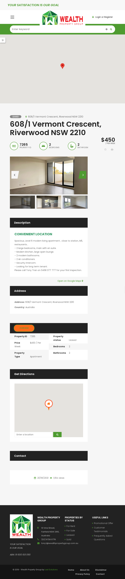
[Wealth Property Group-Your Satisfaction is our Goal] (62, 17)
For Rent (70, 526)
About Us (84, 570)
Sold (68, 539)
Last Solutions (51, 569)
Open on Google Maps (69, 280)
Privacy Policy (82, 574)
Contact (100, 574)
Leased (70, 535)
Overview (24, 328)
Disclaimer (101, 570)
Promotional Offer (103, 523)
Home (71, 570)
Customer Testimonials (101, 529)
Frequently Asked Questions (103, 537)
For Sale (70, 530)
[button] (62, 66)
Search (111, 29)
